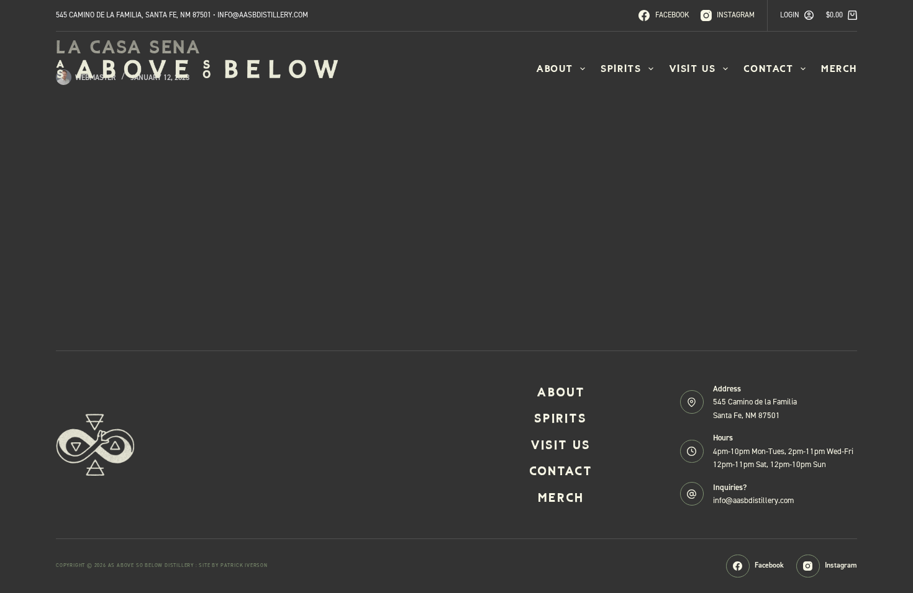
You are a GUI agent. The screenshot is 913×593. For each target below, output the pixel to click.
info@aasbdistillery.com (753, 500)
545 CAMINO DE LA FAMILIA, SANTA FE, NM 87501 (133, 15)
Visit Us (692, 68)
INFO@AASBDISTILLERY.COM (262, 15)
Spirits (621, 68)
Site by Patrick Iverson (233, 565)
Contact (768, 68)
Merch (839, 68)
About (554, 68)
